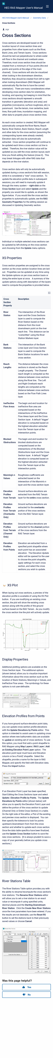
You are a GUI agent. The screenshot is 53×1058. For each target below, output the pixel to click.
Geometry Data (39, 18)
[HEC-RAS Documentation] (3, 3)
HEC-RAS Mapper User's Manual (23, 7)
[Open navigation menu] (47, 6)
